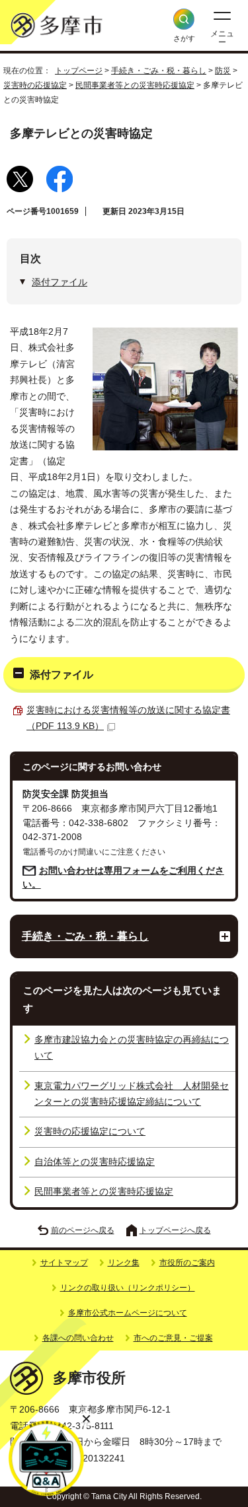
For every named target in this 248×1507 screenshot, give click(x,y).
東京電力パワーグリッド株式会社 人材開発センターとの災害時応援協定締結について (131, 1094)
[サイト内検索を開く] (183, 19)
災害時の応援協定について (89, 1132)
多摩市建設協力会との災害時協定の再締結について (131, 1048)
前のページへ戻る (82, 1230)
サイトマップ (64, 1262)
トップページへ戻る (175, 1230)
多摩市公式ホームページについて (127, 1312)
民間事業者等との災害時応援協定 (134, 85)
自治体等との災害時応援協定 (94, 1162)
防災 (223, 70)
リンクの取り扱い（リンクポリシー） (127, 1287)
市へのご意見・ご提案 (173, 1338)
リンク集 (124, 1262)
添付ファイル (59, 282)
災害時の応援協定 (35, 85)
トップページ (79, 70)
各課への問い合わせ (78, 1338)
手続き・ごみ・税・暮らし (158, 70)
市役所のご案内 (187, 1262)
